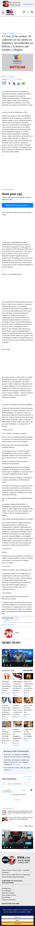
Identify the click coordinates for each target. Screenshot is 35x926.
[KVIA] (12, 12)
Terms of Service (7, 870)
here (10, 770)
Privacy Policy (17, 870)
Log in (25, 776)
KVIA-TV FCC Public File (10, 874)
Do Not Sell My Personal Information (13, 877)
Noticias (17, 618)
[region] (17, 801)
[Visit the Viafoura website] (29, 826)
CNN (5, 76)
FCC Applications (24, 874)
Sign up (30, 776)
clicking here (16, 764)
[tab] (7, 790)
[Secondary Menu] (4, 12)
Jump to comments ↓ (8, 624)
